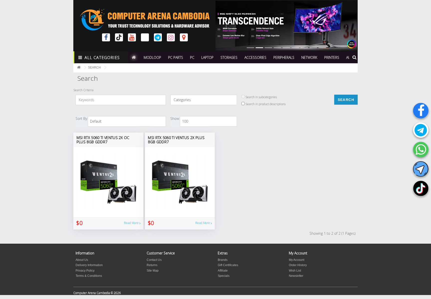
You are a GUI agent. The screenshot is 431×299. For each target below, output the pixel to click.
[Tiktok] (421, 188)
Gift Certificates (228, 265)
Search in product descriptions (265, 104)
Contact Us (154, 260)
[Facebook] (421, 110)
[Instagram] (171, 37)
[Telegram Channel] (421, 169)
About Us (82, 260)
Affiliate (223, 270)
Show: (175, 118)
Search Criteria (83, 90)
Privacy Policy (85, 270)
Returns (152, 265)
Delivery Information (89, 265)
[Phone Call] (421, 149)
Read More (131, 223)
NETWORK (309, 57)
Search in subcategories (261, 97)
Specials (223, 276)
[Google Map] (184, 37)
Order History (298, 265)
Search (94, 67)
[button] (226, 26)
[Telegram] (421, 130)
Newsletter (296, 276)
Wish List (295, 270)
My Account (296, 260)
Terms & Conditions (89, 276)
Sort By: (82, 118)
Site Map (153, 270)
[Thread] (145, 37)
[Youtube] (132, 37)
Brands (222, 260)
